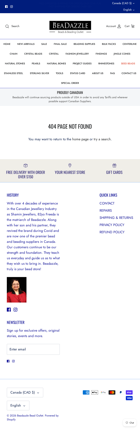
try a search (102, 139)
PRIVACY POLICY (112, 224)
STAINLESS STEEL (13, 73)
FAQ (112, 73)
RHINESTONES (106, 63)
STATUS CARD (77, 73)
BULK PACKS (109, 44)
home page (80, 139)
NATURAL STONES (15, 63)
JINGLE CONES (122, 53)
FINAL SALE (60, 44)
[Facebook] (6, 6)
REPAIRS (106, 210)
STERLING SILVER (39, 73)
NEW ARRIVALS (25, 44)
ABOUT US (97, 73)
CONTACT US (129, 73)
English (127, 10)
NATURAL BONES (56, 63)
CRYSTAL (54, 53)
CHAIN (13, 53)
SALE (44, 44)
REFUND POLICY (112, 232)
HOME (6, 44)
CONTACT (107, 203)
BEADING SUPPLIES (84, 44)
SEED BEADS (128, 63)
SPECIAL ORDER (70, 83)
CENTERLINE (130, 44)
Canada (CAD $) (122, 3)
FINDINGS (101, 53)
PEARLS (36, 63)
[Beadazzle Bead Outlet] (70, 26)
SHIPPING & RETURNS (116, 217)
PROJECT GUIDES (82, 63)
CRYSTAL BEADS (33, 53)
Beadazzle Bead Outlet (30, 416)
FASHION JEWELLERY (77, 53)
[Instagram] (11, 6)
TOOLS (59, 73)
